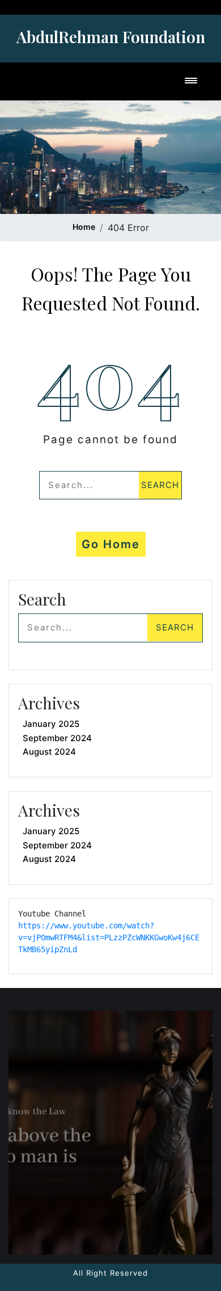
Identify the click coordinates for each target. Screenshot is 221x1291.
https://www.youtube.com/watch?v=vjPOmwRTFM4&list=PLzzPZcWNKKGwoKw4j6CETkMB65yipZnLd (108, 937)
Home (84, 227)
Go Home (111, 544)
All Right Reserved (110, 1272)
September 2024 (57, 738)
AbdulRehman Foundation (110, 36)
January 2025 (51, 723)
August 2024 (49, 751)
